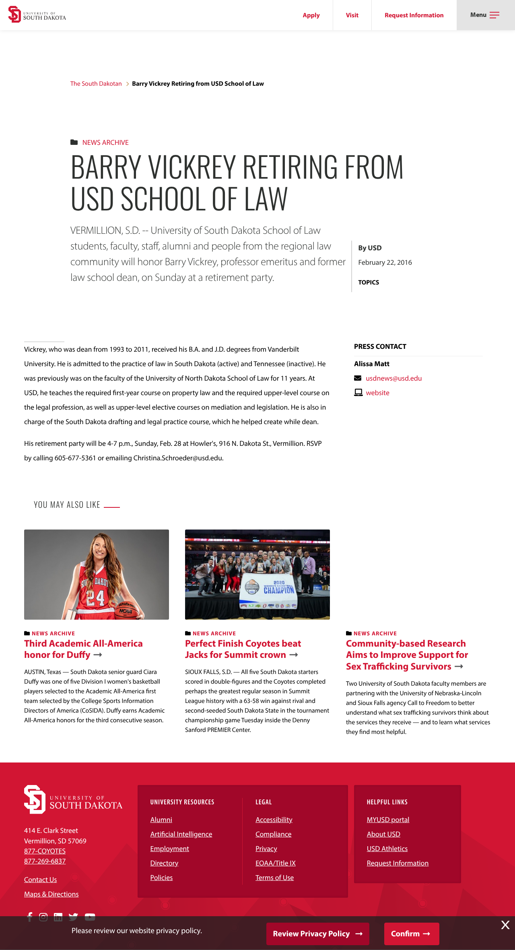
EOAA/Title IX (275, 863)
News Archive (105, 142)
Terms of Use (274, 877)
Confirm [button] (405, 934)
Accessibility (274, 819)
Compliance (273, 834)
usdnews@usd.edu (394, 378)
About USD (383, 834)
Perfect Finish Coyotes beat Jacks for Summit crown (243, 649)
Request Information (414, 15)
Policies (161, 877)
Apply (311, 15)
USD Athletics (387, 848)
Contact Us (40, 879)
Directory (164, 863)
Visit (352, 15)
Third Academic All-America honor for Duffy (83, 649)
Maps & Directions (51, 893)
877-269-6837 (45, 861)
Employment (170, 848)
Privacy (266, 848)
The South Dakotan (96, 84)
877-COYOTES (45, 850)
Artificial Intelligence (181, 834)
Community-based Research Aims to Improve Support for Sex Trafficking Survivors (407, 655)
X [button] (505, 925)
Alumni (161, 819)
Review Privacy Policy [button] (311, 934)
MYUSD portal (388, 819)
